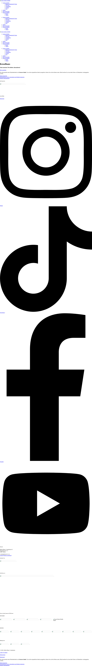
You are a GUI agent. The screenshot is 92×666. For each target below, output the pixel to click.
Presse (6, 13)
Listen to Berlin (6, 2)
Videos (6, 15)
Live (6, 9)
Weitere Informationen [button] (4, 78)
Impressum (2, 657)
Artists (4, 10)
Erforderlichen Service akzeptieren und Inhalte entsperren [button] (12, 77)
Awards (7, 7)
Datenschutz (2, 654)
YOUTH (7, 5)
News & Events (6, 11)
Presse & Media (6, 12)
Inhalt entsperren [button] (3, 75)
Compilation (8, 6)
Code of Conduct (3, 652)
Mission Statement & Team (11, 4)
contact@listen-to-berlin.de (5, 555)
